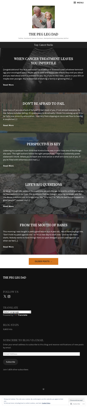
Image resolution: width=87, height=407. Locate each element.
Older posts (42, 261)
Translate (22, 315)
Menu (80, 3)
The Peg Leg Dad (43, 34)
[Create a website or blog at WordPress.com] (43, 389)
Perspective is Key (43, 144)
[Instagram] (9, 296)
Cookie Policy (46, 403)
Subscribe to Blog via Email (23, 340)
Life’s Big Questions (43, 184)
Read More (8, 85)
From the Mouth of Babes (43, 225)
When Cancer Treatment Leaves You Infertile (43, 60)
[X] (5, 296)
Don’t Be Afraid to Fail (43, 103)
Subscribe (10, 362)
